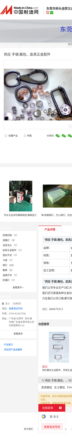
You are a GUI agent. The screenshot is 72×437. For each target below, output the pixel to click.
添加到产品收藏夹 (13, 349)
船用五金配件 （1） (13, 250)
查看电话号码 (16, 308)
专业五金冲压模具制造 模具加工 (20, 215)
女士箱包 (59, 387)
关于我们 (28, 429)
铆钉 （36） (9, 265)
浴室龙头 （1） (10, 245)
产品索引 (8, 344)
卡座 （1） (8, 260)
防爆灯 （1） (9, 280)
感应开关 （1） (10, 255)
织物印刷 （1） (10, 235)
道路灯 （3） (9, 240)
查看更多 (18, 287)
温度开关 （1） (10, 275)
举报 (29, 135)
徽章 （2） (8, 270)
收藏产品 (13, 135)
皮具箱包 (46, 387)
